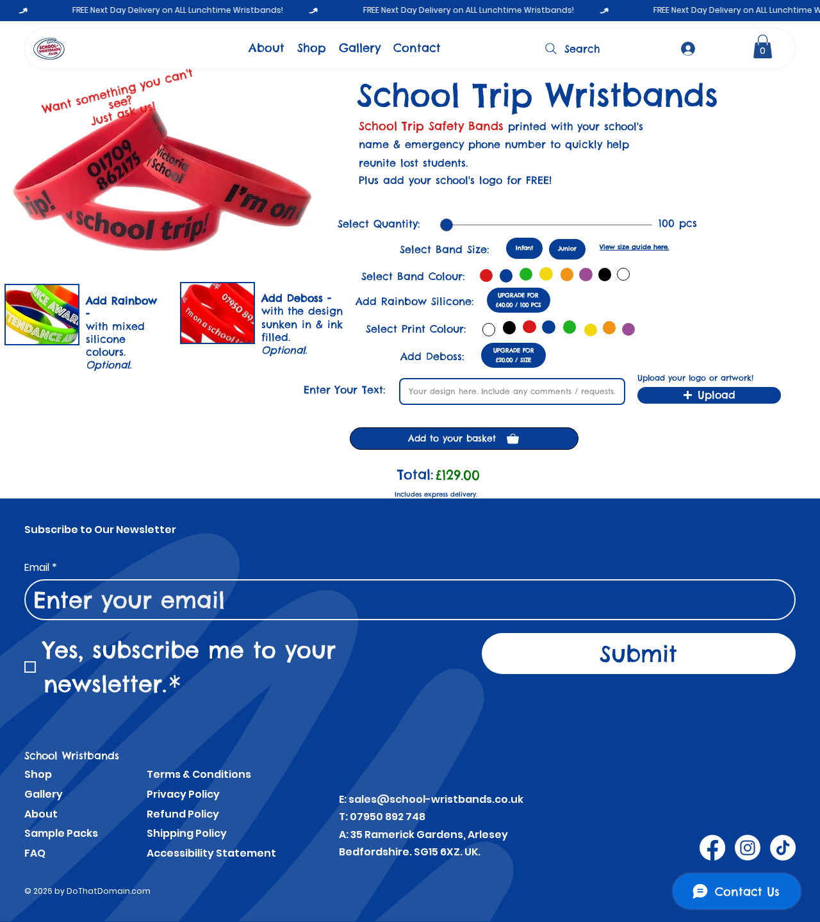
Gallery (43, 794)
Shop (38, 774)
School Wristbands (71, 755)
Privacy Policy (183, 794)
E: (343, 799)
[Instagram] (747, 847)
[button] (763, 46)
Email (40, 567)
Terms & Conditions (199, 774)
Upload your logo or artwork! (695, 378)
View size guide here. (634, 247)
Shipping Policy (187, 833)
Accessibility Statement (211, 853)
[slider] (446, 224)
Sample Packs (61, 833)
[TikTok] (783, 847)
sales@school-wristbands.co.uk (435, 799)
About (41, 814)
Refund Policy (183, 814)
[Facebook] (712, 847)
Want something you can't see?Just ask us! (118, 97)
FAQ (34, 853)
